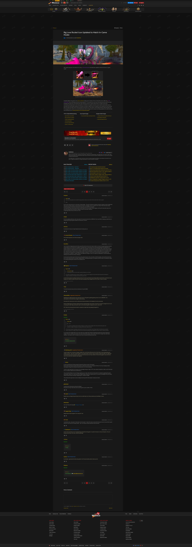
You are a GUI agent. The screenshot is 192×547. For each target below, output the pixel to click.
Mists (72, 0)
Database (70, 5)
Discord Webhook (63, 5)
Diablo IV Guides (129, 520)
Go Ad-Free (91, 5)
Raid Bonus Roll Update (70, 180)
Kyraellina (66, 243)
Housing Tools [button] (56, 5)
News (50, 5)
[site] (89, 145)
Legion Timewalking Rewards (69, 119)
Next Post (110, 508)
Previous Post (66, 508)
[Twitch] (99, 152)
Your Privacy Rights (74, 545)
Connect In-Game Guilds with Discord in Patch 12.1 (99, 176)
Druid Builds (128, 530)
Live (62, 2)
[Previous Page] (67, 192)
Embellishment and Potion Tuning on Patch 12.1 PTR (99, 177)
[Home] (54, 3)
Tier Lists (51, 534)
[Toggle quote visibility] (67, 323)
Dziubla (65, 315)
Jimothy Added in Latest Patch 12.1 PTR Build (98, 173)
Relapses (66, 465)
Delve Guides (51, 523)
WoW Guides (51, 520)
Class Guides (51, 522)
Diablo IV (80, 0)
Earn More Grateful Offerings (69, 122)
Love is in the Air (81, 100)
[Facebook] (67, 145)
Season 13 (127, 523)
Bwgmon (67, 265)
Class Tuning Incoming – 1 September (72, 168)
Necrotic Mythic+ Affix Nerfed (101, 117)
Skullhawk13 (68, 429)
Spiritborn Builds (129, 539)
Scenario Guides (77, 534)
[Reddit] (70, 145)
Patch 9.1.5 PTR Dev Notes (69, 124)
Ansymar (66, 195)
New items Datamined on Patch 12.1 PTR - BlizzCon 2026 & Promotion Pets (101, 171)
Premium (86, 545)
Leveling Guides (52, 525)
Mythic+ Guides (52, 527)
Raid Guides (51, 530)
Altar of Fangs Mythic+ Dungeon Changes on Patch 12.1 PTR (100, 179)
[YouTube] (103, 152)
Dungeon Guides (77, 525)
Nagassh (67, 268)
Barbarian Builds (129, 528)
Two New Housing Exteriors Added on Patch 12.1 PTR (99, 180)
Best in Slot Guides (103, 523)
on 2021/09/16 (104, 195)
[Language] (143, 5)
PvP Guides (102, 532)
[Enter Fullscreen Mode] (138, 5)
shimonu (65, 226)
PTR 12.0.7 (67, 2)
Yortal (66, 419)
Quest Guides (76, 528)
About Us (63, 545)
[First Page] (65, 192)
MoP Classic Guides (77, 520)
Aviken (66, 362)
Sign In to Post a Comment (69, 188)
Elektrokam (66, 402)
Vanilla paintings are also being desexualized (80, 110)
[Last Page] (111, 192)
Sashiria (65, 456)
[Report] (64, 213)
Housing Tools (55, 513)
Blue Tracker (68, 164)
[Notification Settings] (139, 5)
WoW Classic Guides (104, 520)
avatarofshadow (68, 235)
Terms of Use (98, 545)
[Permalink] (72, 145)
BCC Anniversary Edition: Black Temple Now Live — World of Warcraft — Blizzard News (77, 174)
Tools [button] (75, 5)
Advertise (67, 545)
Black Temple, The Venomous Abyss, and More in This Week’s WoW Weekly (77, 173)
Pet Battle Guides (77, 532)
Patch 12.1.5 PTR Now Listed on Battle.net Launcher (99, 168)
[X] (135, 545)
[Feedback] (141, 5)
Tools (126, 513)
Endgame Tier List (129, 525)
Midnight (50, 535)
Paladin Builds (128, 534)
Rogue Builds (128, 535)
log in (72, 506)
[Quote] (66, 213)
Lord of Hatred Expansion (130, 522)
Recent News (92, 164)
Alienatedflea (67, 295)
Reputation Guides (77, 530)
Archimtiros (79, 37)
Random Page (81, 545)
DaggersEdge (68, 411)
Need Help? (53, 545)
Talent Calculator (52, 532)
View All (86, 164)
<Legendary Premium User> (75, 295)
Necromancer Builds (129, 532)
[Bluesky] (65, 145)
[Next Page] (109, 192)
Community (85, 5)
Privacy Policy (92, 545)
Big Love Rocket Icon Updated (69, 117)
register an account (76, 506)
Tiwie (65, 286)
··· (75, 0)
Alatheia (67, 198)
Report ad (138, 511)
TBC (68, 0)
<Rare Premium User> (77, 235)
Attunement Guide (103, 522)
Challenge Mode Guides (78, 535)
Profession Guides (52, 528)
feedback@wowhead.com (78, 473)
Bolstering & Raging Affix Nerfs (102, 119)
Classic (63, 0)
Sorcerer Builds (128, 537)
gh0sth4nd (66, 384)
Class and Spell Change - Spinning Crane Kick (88, 115)
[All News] (50, 0)
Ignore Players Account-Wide (69, 115)
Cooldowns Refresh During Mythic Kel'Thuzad (104, 115)
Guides (79, 5)
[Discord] (101, 152)
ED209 (66, 394)
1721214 (65, 439)
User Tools (58, 545)
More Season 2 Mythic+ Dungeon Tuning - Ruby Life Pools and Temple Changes (101, 174)
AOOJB (65, 216)
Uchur (67, 339)
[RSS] (142, 545)
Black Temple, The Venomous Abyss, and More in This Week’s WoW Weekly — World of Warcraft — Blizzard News (77, 171)
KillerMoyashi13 (68, 350)
